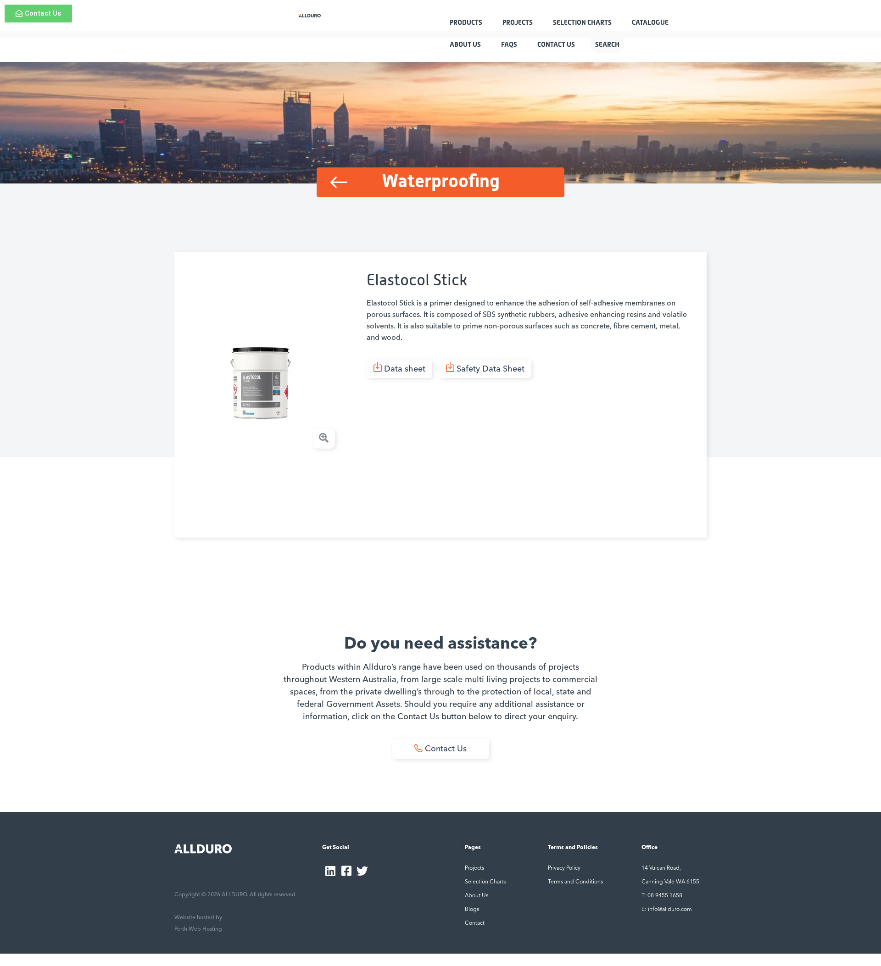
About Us (465, 44)
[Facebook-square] (346, 871)
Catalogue (650, 22)
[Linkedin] (330, 871)
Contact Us (556, 44)
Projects (517, 22)
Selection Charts (582, 22)
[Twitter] (362, 871)
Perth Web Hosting (198, 929)
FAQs (509, 44)
